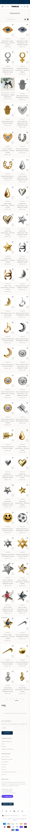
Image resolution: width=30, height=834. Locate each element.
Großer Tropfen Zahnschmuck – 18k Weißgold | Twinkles (22, 178)
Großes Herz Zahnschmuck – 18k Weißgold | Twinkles (22, 205)
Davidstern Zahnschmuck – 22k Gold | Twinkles (22, 555)
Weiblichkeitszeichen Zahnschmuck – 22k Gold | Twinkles (22, 70)
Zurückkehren (5, 761)
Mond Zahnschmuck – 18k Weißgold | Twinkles (22, 286)
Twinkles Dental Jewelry (8, 92)
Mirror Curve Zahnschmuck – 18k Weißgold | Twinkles (22, 260)
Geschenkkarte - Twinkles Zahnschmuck (7, 95)
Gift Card (4, 774)
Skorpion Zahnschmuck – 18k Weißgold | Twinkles (22, 420)
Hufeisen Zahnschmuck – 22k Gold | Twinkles (7, 177)
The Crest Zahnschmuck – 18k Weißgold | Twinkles (22, 635)
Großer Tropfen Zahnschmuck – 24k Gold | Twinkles (8, 205)
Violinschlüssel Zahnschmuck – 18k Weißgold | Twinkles (8, 689)
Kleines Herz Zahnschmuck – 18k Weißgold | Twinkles (8, 475)
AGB (3, 744)
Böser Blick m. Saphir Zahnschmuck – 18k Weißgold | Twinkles (22, 42)
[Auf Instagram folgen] (6, 811)
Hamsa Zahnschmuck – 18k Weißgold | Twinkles (22, 96)
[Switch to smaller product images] (27, 19)
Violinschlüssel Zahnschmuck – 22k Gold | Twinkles (22, 689)
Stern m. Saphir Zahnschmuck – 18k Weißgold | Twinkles (22, 609)
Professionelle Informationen (9, 772)
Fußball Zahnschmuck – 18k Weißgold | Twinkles (22, 529)
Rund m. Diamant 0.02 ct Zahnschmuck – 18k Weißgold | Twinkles (22, 393)
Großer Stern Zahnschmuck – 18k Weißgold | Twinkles (22, 232)
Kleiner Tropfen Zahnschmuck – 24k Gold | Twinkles (22, 448)
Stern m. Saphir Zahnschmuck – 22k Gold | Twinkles (8, 636)
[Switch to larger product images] (25, 19)
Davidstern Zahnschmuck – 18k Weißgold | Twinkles (7, 555)
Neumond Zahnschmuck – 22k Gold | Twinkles (8, 365)
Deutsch (7, 6)
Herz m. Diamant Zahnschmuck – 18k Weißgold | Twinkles (22, 123)
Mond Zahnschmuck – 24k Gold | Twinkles (8, 314)
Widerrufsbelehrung (7, 741)
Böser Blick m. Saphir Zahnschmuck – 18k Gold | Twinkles (8, 42)
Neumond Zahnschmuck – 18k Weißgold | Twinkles (22, 339)
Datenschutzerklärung (7, 749)
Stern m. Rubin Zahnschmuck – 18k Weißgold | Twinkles (8, 609)
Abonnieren (7, 733)
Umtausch (4, 764)
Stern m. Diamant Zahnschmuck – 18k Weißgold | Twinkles (8, 581)
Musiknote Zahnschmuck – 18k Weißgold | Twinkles (22, 314)
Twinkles (7, 38)
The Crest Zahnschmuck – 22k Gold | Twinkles (8, 663)
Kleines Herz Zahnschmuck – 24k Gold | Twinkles (22, 475)
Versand (4, 746)
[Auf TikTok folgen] (18, 811)
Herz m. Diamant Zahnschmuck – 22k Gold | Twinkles (8, 150)
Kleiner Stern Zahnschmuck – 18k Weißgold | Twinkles (8, 503)
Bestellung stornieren (7, 759)
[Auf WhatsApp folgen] (22, 811)
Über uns (4, 769)
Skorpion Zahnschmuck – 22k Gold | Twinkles (7, 447)
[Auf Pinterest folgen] (10, 811)
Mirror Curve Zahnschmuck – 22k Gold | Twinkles (8, 287)
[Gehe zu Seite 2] (7, 699)
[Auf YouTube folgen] (14, 811)
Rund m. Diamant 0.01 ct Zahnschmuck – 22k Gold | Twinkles (8, 393)
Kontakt (4, 767)
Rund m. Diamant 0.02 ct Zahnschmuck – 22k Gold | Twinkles (8, 421)
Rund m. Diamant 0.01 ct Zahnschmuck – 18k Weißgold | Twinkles (22, 366)
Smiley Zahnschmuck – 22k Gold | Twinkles (8, 529)
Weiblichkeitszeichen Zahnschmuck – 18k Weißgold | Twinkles (7, 70)
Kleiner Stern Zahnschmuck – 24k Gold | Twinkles (22, 503)
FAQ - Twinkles (5, 756)
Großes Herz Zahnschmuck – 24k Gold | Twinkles (8, 232)
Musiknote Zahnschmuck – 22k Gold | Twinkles (7, 339)
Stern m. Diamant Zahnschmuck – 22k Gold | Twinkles (22, 581)
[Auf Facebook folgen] (2, 811)
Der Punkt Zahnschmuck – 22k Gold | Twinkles (22, 663)
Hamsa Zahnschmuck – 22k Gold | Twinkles (7, 122)
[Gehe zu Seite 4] (23, 699)
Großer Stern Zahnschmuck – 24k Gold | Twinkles (8, 260)
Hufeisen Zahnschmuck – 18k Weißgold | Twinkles (22, 149)
